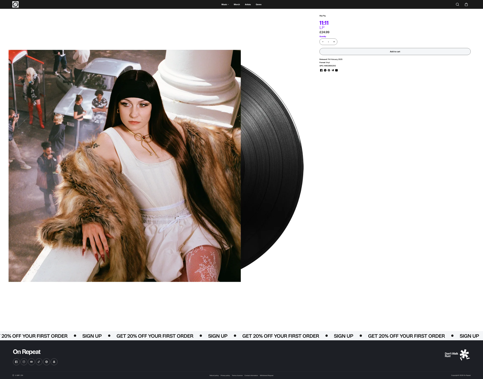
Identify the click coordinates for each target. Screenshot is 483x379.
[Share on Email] (336, 70)
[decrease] (323, 42)
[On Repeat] (15, 4)
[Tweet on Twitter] (325, 70)
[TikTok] (39, 361)
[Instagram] (24, 361)
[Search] (457, 4)
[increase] (334, 42)
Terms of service (237, 375)
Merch (237, 4)
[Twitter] (46, 361)
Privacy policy (225, 375)
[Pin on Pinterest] (329, 70)
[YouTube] (31, 361)
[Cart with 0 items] (466, 4)
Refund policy (214, 375)
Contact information (251, 375)
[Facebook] (16, 361)
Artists (248, 4)
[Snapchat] (54, 361)
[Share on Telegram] (333, 70)
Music (224, 4)
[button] (466, 4)
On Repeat (467, 375)
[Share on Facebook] (321, 70)
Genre (258, 4)
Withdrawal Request (266, 375)
